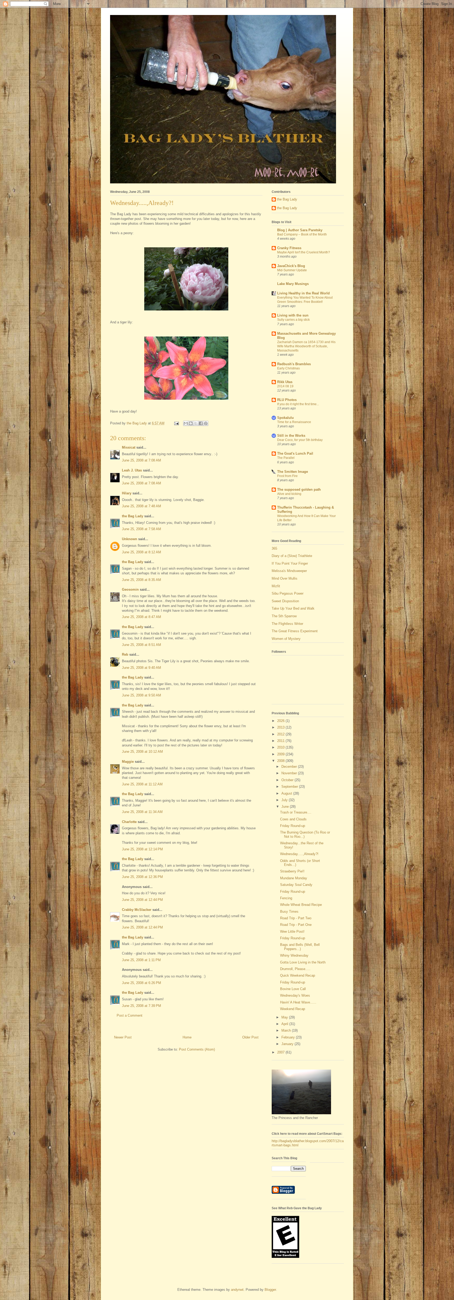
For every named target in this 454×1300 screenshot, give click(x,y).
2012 (281, 734)
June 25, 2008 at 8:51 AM (141, 645)
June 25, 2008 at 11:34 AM (142, 812)
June (285, 807)
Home (187, 1037)
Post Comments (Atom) (197, 1049)
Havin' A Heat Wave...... (298, 1002)
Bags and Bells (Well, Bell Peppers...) (300, 947)
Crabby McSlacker (136, 910)
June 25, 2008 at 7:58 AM (141, 529)
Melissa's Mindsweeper (289, 571)
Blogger (270, 1290)
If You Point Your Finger (290, 563)
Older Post (250, 1037)
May (285, 1017)
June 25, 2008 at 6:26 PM (141, 983)
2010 (281, 747)
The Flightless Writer (287, 624)
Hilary (126, 493)
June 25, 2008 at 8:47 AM (141, 617)
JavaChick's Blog (291, 266)
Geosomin (130, 589)
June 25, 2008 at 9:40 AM (141, 668)
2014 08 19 (285, 386)
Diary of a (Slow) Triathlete (292, 556)
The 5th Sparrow (284, 616)
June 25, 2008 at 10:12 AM (142, 752)
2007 (281, 1052)
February (288, 1037)
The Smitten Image (292, 472)
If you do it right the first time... (298, 404)
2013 (281, 727)
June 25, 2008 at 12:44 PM (142, 900)
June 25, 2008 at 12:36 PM (142, 877)
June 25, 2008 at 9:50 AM (141, 695)
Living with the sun (292, 315)
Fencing (286, 898)
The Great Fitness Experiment (295, 631)
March (286, 1030)
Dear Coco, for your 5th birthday (300, 440)
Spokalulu (285, 418)
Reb (125, 654)
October (288, 780)
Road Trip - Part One (296, 925)
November (289, 773)
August (287, 793)
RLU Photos (287, 400)
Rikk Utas (284, 382)
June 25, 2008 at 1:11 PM (141, 960)
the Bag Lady (132, 516)
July (285, 800)
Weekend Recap (292, 1009)
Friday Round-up (292, 826)
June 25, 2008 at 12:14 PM (142, 849)
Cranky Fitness (289, 248)
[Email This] (185, 423)
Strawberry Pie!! (292, 871)
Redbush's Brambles (294, 364)
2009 (281, 754)
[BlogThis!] (190, 423)
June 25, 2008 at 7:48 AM (141, 506)
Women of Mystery (286, 639)
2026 (281, 721)
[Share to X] (195, 423)
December (289, 767)
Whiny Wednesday (294, 955)
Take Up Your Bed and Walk (293, 608)
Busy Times (289, 911)
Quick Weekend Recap (297, 975)
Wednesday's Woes (295, 995)
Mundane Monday (293, 878)
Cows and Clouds (293, 819)
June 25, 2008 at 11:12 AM (142, 784)
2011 (281, 741)
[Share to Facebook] (200, 423)
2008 (281, 761)
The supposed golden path (299, 489)
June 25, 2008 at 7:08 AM (141, 460)
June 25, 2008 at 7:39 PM (141, 1006)
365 (274, 548)
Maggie (128, 762)
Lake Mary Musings (293, 284)
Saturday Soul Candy (296, 885)
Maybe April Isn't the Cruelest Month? (303, 252)
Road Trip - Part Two (295, 918)
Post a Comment (129, 1015)
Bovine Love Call (293, 989)
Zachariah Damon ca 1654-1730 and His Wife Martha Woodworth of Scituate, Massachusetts (306, 346)
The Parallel (286, 458)
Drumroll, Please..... (295, 969)
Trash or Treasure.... (295, 812)
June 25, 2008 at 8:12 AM (141, 552)
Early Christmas (288, 368)
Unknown (129, 539)
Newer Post (123, 1037)
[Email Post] (176, 423)
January (288, 1044)
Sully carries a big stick (293, 320)
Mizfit (276, 586)
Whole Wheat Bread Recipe (301, 905)
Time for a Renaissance (294, 422)
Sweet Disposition (285, 601)
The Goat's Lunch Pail (295, 453)
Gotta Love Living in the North (303, 962)
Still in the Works (291, 436)
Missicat (128, 447)
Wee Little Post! (292, 931)
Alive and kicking (289, 494)
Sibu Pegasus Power (287, 593)
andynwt (237, 1290)
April (285, 1024)
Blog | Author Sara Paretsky (299, 230)
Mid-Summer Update (292, 270)
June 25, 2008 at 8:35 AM (141, 580)
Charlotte (129, 822)
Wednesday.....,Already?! (299, 854)
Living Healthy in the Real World (303, 293)
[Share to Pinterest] (205, 423)
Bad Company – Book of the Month (302, 234)
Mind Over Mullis (284, 578)
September (290, 787)
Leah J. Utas (132, 470)
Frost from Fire (287, 476)
